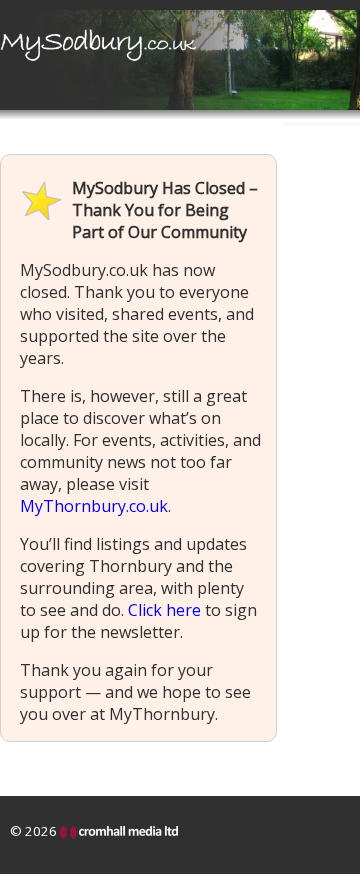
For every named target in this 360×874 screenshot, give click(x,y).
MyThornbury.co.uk (94, 506)
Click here (164, 610)
